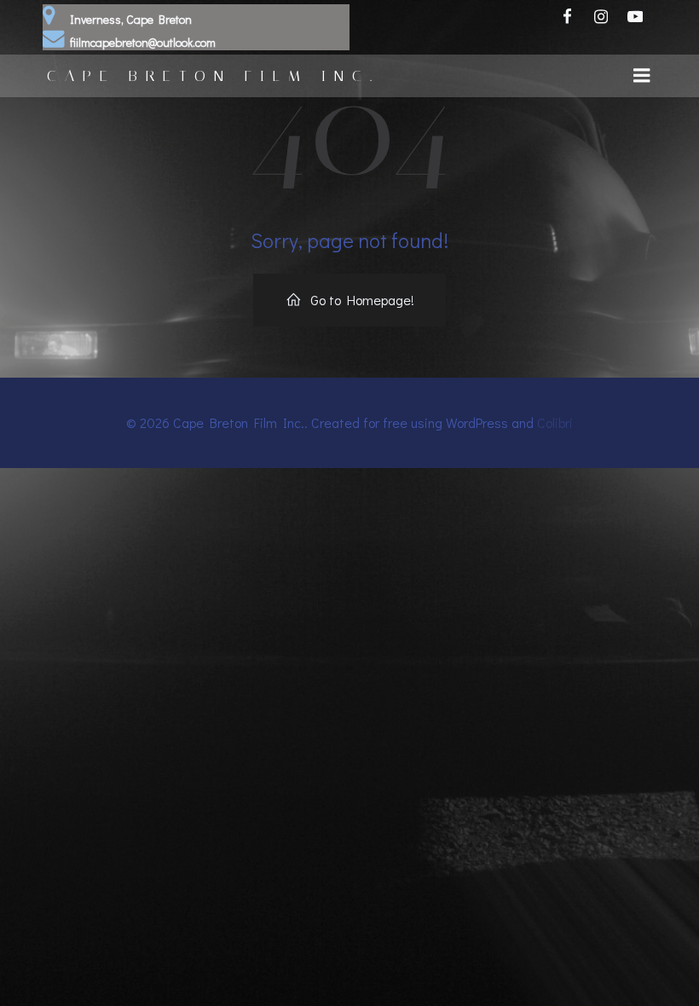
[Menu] (641, 75)
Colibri (555, 422)
